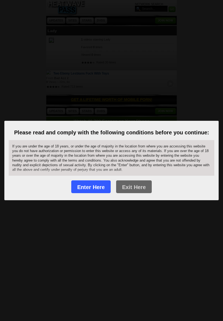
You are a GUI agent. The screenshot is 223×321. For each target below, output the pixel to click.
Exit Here (134, 187)
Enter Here (91, 187)
